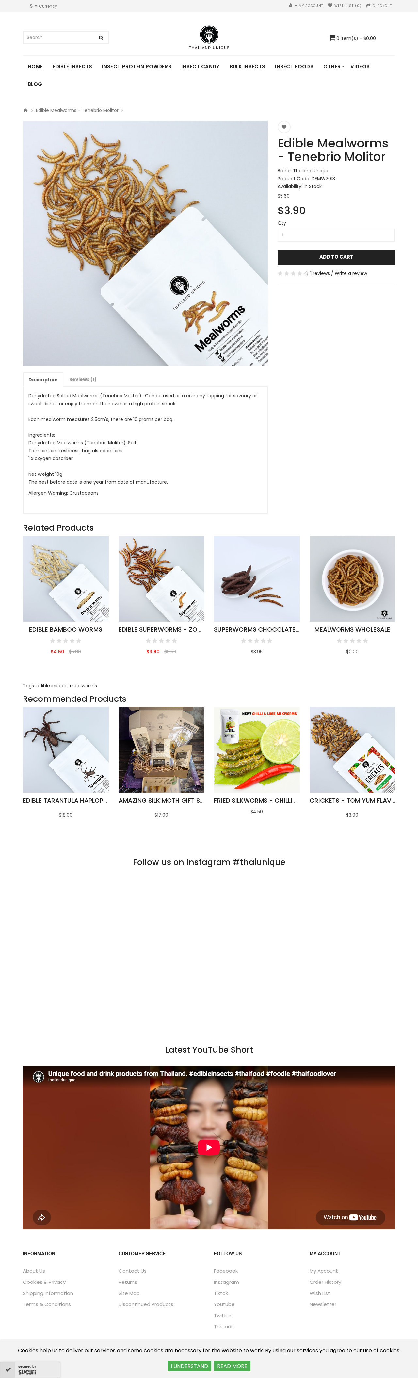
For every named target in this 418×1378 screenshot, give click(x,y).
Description (43, 379)
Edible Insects (72, 66)
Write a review (351, 273)
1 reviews (320, 273)
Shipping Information (48, 1293)
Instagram (226, 1282)
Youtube (224, 1304)
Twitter (222, 1315)
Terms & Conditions (47, 1304)
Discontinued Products (146, 1304)
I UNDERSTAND (189, 1366)
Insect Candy (200, 66)
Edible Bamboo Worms (65, 629)
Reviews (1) (83, 379)
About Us (34, 1270)
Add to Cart (336, 256)
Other (332, 66)
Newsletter (323, 1304)
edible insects (52, 685)
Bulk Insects (247, 66)
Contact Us (133, 1270)
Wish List (320, 1293)
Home (35, 66)
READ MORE (232, 1366)
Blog (35, 84)
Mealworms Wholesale (352, 629)
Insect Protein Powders (136, 66)
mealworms (83, 685)
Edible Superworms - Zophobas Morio (181, 629)
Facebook (226, 1270)
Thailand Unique (311, 170)
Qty (282, 223)
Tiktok (221, 1293)
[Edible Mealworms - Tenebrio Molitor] (145, 243)
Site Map (129, 1293)
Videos (360, 66)
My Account (324, 1270)
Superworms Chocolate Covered (270, 629)
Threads (224, 1326)
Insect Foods (294, 66)
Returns (128, 1282)
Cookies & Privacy (44, 1282)
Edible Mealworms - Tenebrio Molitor (77, 110)
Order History (325, 1282)
